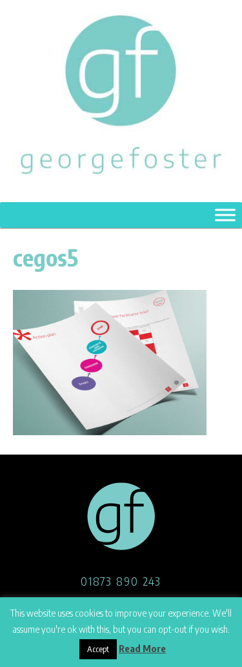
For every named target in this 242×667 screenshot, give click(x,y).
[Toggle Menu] (225, 215)
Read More (142, 648)
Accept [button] (98, 649)
